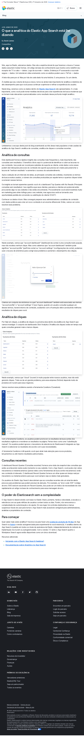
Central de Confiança (61, 631)
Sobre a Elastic (13, 606)
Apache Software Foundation (25, 725)
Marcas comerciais (13, 705)
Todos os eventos (14, 687)
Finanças (10, 662)
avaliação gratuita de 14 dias (62, 522)
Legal (55, 627)
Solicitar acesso (59, 612)
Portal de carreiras (14, 631)
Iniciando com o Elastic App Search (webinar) (25, 541)
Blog (9, 612)
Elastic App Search (47, 89)
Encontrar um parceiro (62, 606)
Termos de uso (25, 705)
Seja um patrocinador (15, 684)
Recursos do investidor (16, 656)
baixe (12, 524)
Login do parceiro (60, 609)
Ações (9, 666)
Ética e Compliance (60, 641)
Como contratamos (14, 634)
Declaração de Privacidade (15, 707)
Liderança (11, 609)
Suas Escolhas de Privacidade (28, 729)
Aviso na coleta (12, 729)
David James (9, 41)
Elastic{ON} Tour (13, 681)
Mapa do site (30, 707)
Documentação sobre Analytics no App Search (26, 545)
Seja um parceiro (59, 616)
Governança (12, 659)
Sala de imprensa (13, 616)
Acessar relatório (54, 2)
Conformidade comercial (62, 637)
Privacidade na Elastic (61, 634)
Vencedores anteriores (16, 678)
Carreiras (10, 627)
